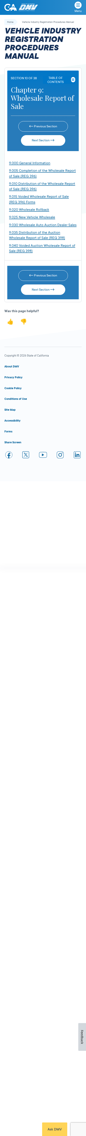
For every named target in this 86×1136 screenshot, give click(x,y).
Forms (8, 431)
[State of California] (10, 7)
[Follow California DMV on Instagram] (60, 455)
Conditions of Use (15, 398)
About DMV (11, 366)
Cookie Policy (13, 388)
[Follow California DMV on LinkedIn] (77, 455)
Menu (78, 11)
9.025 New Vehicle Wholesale (32, 217)
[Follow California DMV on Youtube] (43, 455)
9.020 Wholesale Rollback (29, 210)
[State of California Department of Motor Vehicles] (28, 7)
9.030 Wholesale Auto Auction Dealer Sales (43, 225)
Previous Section (45, 126)
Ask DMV (55, 1129)
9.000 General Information (29, 163)
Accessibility (12, 420)
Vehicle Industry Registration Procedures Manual (48, 22)
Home (10, 22)
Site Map (10, 409)
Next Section (41, 140)
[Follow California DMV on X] (26, 455)
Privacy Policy (13, 377)
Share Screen (12, 442)
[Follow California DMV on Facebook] (8, 455)
